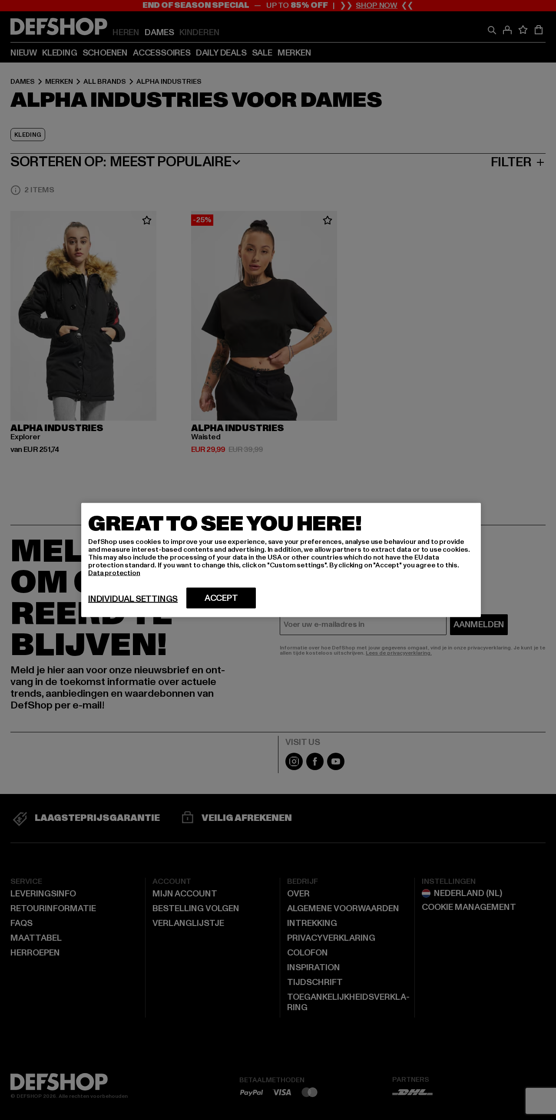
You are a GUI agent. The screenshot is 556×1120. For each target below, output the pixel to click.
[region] (281, 560)
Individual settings (133, 599)
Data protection (114, 573)
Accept (221, 598)
